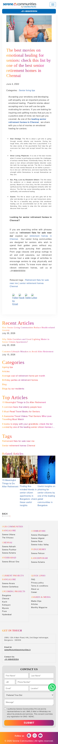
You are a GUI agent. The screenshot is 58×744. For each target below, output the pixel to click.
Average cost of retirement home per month (23, 375)
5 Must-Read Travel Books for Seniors (21, 411)
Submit (29, 723)
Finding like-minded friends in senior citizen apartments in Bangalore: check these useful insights (28, 496)
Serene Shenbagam (39, 534)
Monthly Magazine (39, 607)
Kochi (4, 601)
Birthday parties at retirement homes (20, 379)
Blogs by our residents (13, 388)
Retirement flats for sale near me (18, 440)
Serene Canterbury (10, 586)
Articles (6, 371)
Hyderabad (7, 614)
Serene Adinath (9, 546)
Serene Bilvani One (10, 561)
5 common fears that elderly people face (22, 406)
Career (34, 592)
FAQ (33, 579)
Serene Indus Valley (40, 544)
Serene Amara (8, 583)
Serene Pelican (37, 553)
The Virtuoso (7, 537)
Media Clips (36, 601)
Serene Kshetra (9, 552)
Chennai (5, 598)
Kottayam (6, 604)
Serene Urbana (8, 534)
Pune (4, 611)
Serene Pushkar (9, 549)
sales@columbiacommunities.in (17, 649)
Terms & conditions (39, 585)
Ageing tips (7, 367)
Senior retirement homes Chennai (18, 445)
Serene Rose (37, 541)
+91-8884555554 (29, 11)
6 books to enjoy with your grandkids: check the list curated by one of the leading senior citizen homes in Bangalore (28, 427)
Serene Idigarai (37, 538)
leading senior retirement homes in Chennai (27, 120)
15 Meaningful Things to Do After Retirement (24, 402)
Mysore (5, 608)
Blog (4, 384)
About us (35, 589)
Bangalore (6, 595)
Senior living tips (27, 90)
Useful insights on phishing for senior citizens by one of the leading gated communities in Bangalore (46, 496)
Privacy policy (37, 582)
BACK (5, 513)
